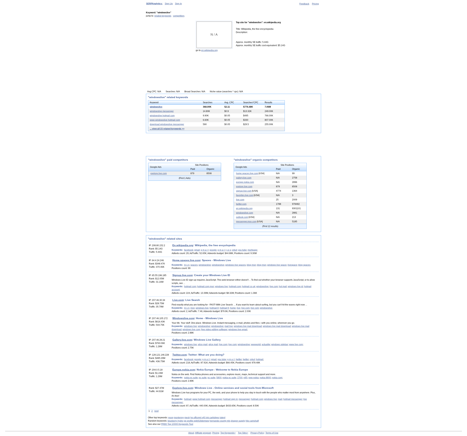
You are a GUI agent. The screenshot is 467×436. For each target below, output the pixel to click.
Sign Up (169, 3)
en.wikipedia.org (209, 50)
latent (222, 417)
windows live (221, 286)
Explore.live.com (182, 387)
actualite (266, 344)
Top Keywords (227, 433)
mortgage (252, 250)
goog (170, 417)
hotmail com (190, 286)
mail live (229, 326)
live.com (240, 199)
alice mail (202, 344)
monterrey (179, 417)
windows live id (295, 286)
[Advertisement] (169, 43)
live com (255, 308)
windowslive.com (244, 213)
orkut (234, 250)
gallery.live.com (243, 178)
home (233, 308)
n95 (245, 377)
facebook (188, 250)
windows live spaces (235, 265)
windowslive (156, 107)
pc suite (203, 377)
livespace (292, 265)
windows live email (237, 329)
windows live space (277, 265)
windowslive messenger (162, 111)
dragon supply (238, 421)
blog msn (251, 265)
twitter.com (241, 204)
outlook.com (242, 217)
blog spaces (304, 265)
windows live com (191, 329)
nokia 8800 (265, 377)
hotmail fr (224, 308)
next (156, 411)
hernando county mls (220, 421)
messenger (216, 399)
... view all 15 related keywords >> (167, 128)
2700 (239, 377)
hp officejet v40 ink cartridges (204, 417)
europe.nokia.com (245, 182)
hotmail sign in (230, 399)
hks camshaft (252, 421)
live (238, 308)
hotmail (259, 359)
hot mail (283, 286)
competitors (178, 16)
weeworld (256, 344)
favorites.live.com (244, 195)
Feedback (304, 4)
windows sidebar (279, 344)
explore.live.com (158, 173)
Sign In (178, 3)
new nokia (253, 377)
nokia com (277, 377)
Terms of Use (271, 433)
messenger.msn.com (246, 221)
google (213, 250)
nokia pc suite (191, 377)
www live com (296, 344)
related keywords (162, 16)
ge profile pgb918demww (196, 421)
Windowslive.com (183, 318)
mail (280, 399)
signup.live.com (244, 191)
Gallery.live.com (182, 339)
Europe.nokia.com (183, 369)
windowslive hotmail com (162, 115)
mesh (187, 417)
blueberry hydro (175, 421)
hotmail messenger (292, 399)
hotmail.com (235, 286)
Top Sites (242, 433)
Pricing (315, 4)
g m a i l (205, 250)
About (191, 433)
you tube (242, 250)
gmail (197, 250)
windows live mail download (248, 326)
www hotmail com (201, 399)
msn (192, 308)
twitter (239, 359)
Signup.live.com (182, 275)
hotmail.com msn (205, 286)
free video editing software (214, 329)
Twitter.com (179, 354)
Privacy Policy (257, 433)
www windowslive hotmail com (165, 120)
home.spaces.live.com (247, 173)
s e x (228, 250)
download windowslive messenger (167, 124)
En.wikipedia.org (182, 245)
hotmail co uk (248, 286)
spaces (194, 265)
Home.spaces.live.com (186, 260)
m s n (186, 265)
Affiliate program (203, 433)
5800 (218, 377)
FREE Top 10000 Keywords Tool (177, 424)
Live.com (178, 300)
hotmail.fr (214, 308)
